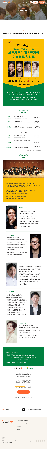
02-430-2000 (22, 423)
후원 (23, 2)
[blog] (36, 441)
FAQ (3, 442)
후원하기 (41, 2)
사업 (19, 2)
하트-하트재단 (6, 2)
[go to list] (23, 409)
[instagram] (42, 441)
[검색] (31, 2)
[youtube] (40, 441)
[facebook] (38, 441)
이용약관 (4, 439)
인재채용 (6, 442)
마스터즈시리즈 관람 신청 (23, 391)
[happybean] (44, 441)
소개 (16, 2)
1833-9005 (29, 423)
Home (37, 5)
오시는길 (10, 442)
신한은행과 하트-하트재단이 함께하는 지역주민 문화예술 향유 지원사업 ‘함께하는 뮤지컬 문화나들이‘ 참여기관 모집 (35, 409)
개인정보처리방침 (8, 439)
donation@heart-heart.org (23, 425)
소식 (26, 2)
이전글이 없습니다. (7, 409)
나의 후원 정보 (35, 2)
